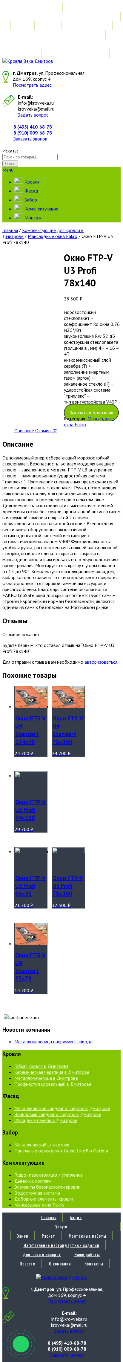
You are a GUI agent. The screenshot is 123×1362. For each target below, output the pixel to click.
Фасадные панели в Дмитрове (45, 1120)
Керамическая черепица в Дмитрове (51, 1072)
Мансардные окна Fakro (52, 236)
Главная (48, 7)
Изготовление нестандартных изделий (61, 35)
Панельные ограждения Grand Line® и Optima (61, 1151)
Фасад (30, 191)
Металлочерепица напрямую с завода (53, 1042)
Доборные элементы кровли (43, 1199)
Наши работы (87, 44)
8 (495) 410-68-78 (32, 127)
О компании (60, 53)
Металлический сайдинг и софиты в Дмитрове (62, 1108)
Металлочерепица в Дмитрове (46, 1078)
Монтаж (32, 218)
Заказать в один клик (91, 413)
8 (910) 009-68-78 (32, 133)
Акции (76, 7)
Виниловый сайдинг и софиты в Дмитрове (57, 1114)
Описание (24, 430)
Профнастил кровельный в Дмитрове (52, 1084)
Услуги (61, 16)
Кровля (31, 182)
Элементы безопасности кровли (47, 1187)
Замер (22, 25)
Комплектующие (40, 209)
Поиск (10, 163)
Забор (30, 200)
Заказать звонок (30, 139)
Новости (28, 53)
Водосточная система (37, 1193)
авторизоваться (100, 662)
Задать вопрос (33, 115)
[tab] (24, 430)
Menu (7, 170)
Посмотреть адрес (32, 85)
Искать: (10, 151)
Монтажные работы (87, 25)
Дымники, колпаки (33, 1181)
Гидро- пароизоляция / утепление (48, 1175)
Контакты (93, 53)
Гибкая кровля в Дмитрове (41, 1066)
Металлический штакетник (41, 1145)
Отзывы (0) (46, 430)
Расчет (48, 25)
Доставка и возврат (42, 44)
